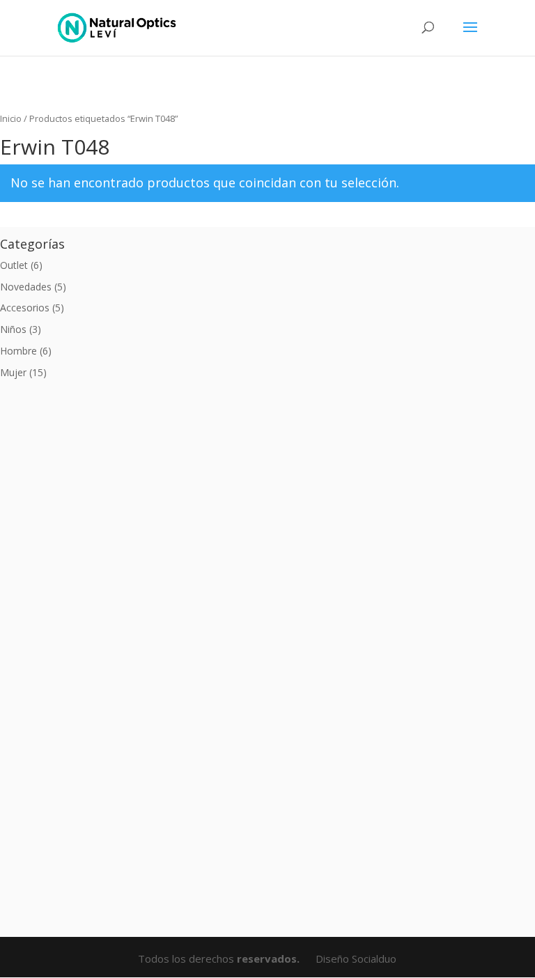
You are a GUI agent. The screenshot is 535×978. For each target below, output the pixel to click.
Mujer (13, 372)
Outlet (14, 265)
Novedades (26, 286)
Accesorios (24, 307)
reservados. (269, 958)
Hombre (18, 350)
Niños (13, 329)
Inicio (11, 118)
